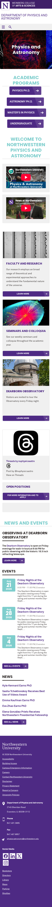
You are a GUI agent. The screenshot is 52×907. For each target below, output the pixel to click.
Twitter (19, 856)
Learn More (23, 294)
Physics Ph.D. (21, 90)
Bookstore (7, 871)
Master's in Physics (21, 112)
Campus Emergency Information (17, 768)
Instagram (6, 863)
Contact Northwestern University (17, 777)
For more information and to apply (22, 496)
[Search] (10, 27)
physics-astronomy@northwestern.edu (23, 839)
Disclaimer (7, 781)
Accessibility (8, 759)
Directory (6, 875)
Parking (6, 889)
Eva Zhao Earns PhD (14, 706)
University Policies (10, 795)
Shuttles (6, 893)
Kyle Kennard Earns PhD (17, 685)
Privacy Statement (10, 786)
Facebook (6, 856)
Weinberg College (23, 4)
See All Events (12, 666)
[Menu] (3, 27)
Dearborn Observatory (18, 546)
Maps (4, 884)
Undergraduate (21, 123)
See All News (11, 722)
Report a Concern (10, 790)
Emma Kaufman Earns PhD (18, 700)
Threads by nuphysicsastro (20, 461)
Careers (6, 772)
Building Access (9, 764)
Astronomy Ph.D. (21, 101)
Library (5, 880)
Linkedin (12, 856)
